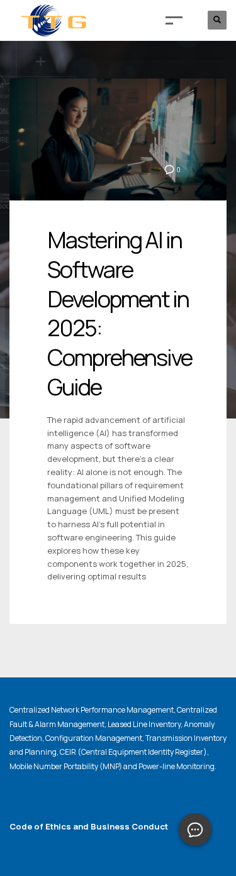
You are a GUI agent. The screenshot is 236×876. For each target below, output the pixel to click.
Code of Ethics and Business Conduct (88, 826)
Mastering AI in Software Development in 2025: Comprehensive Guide (119, 313)
